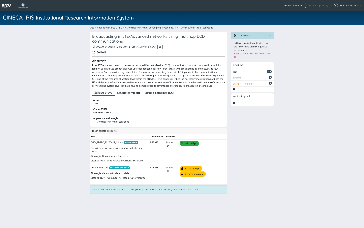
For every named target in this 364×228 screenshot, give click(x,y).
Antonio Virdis (145, 46)
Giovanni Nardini (104, 46)
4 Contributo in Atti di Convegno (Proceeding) (149, 27)
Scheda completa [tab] (128, 92)
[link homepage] (8, 5)
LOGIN (357, 5)
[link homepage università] (23, 5)
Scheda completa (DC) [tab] (159, 92)
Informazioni (243, 35)
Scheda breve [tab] (103, 92)
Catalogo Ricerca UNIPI (109, 27)
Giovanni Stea (125, 46)
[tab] (178, 93)
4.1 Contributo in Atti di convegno (195, 27)
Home (287, 5)
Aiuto (349, 5)
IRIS (92, 27)
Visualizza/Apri (189, 143)
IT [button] (341, 5)
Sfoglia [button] (297, 5)
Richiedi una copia (193, 174)
